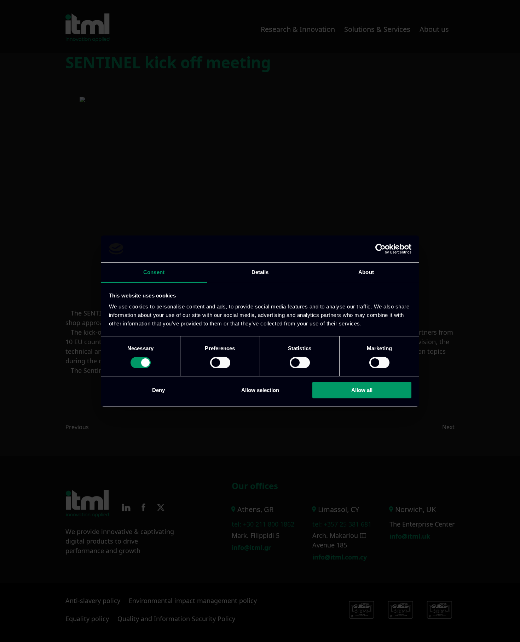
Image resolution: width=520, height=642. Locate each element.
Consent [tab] (153, 272)
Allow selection (260, 390)
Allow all (361, 390)
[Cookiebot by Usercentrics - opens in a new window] (380, 249)
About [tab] (366, 272)
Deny (158, 390)
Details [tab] (260, 272)
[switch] (220, 362)
